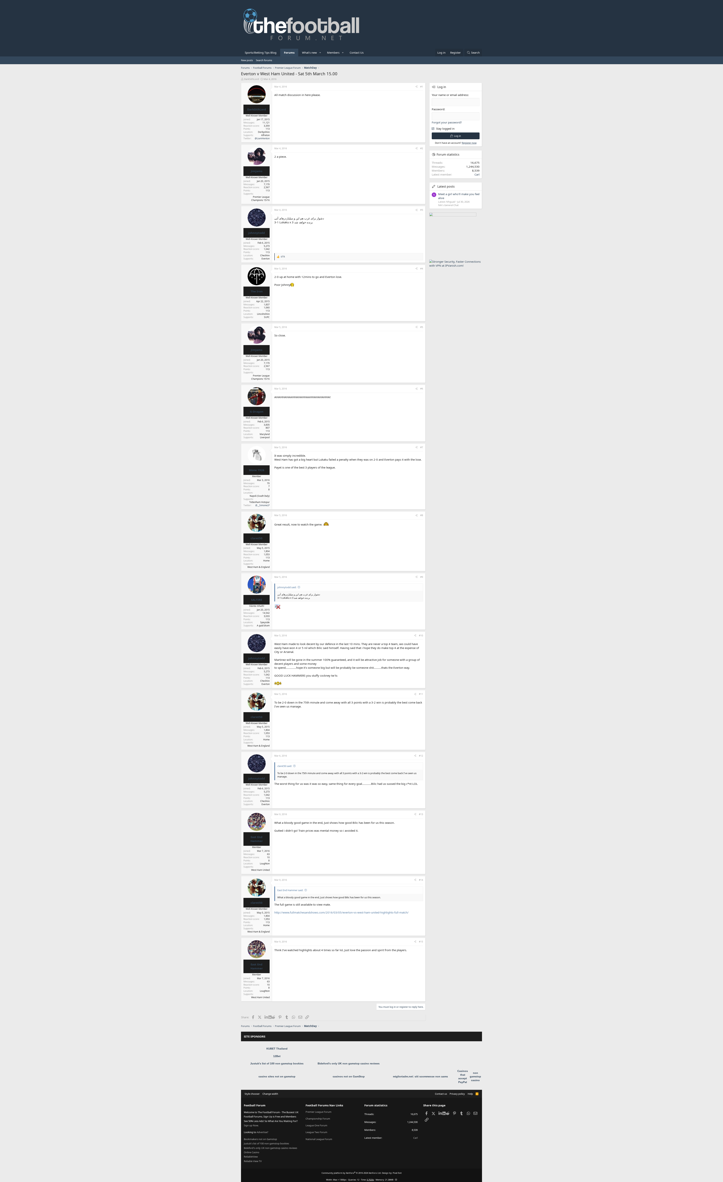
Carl (477, 174)
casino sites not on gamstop (277, 1076)
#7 (421, 447)
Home (266, 560)
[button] (320, 52)
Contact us (441, 1093)
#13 (421, 814)
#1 (421, 86)
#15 (421, 941)
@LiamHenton (262, 138)
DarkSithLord (251, 79)
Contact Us (357, 52)
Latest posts (446, 186)
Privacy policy (457, 1093)
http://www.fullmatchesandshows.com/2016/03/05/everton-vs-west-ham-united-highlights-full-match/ (341, 912)
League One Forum (316, 1125)
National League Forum (319, 1139)
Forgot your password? (447, 122)
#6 (421, 388)
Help (470, 1093)
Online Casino (251, 1152)
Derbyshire (264, 132)
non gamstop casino (475, 1076)
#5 (421, 327)
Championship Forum (318, 1118)
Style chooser (252, 1093)
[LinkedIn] (266, 1017)
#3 (421, 209)
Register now (469, 143)
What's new (309, 52)
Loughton (265, 863)
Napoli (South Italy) (260, 495)
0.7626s (370, 1179)
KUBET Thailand (277, 1048)
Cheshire (265, 255)
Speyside (265, 622)
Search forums (264, 60)
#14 (421, 880)
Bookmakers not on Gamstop (260, 1139)
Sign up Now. (251, 1125)
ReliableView (251, 1156)
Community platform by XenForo (351, 1172)
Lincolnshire (263, 314)
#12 (421, 755)
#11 (421, 694)
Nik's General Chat (448, 205)
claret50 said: (284, 766)
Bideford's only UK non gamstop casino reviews (349, 1063)
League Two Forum (316, 1132)
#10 (421, 635)
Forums (289, 52)
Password (438, 109)
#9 (421, 577)
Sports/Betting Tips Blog (260, 52)
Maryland (265, 434)
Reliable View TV (253, 1161)
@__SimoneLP (262, 505)
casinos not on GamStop (349, 1076)
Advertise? (262, 1132)
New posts (247, 60)
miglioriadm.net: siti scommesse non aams (420, 1076)
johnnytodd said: (286, 587)
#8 (421, 515)
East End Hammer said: (290, 890)
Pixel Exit (397, 1172)
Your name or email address (450, 95)
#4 (421, 268)
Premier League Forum (318, 1112)
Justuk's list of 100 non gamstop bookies (277, 1063)
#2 (421, 148)
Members (333, 52)
